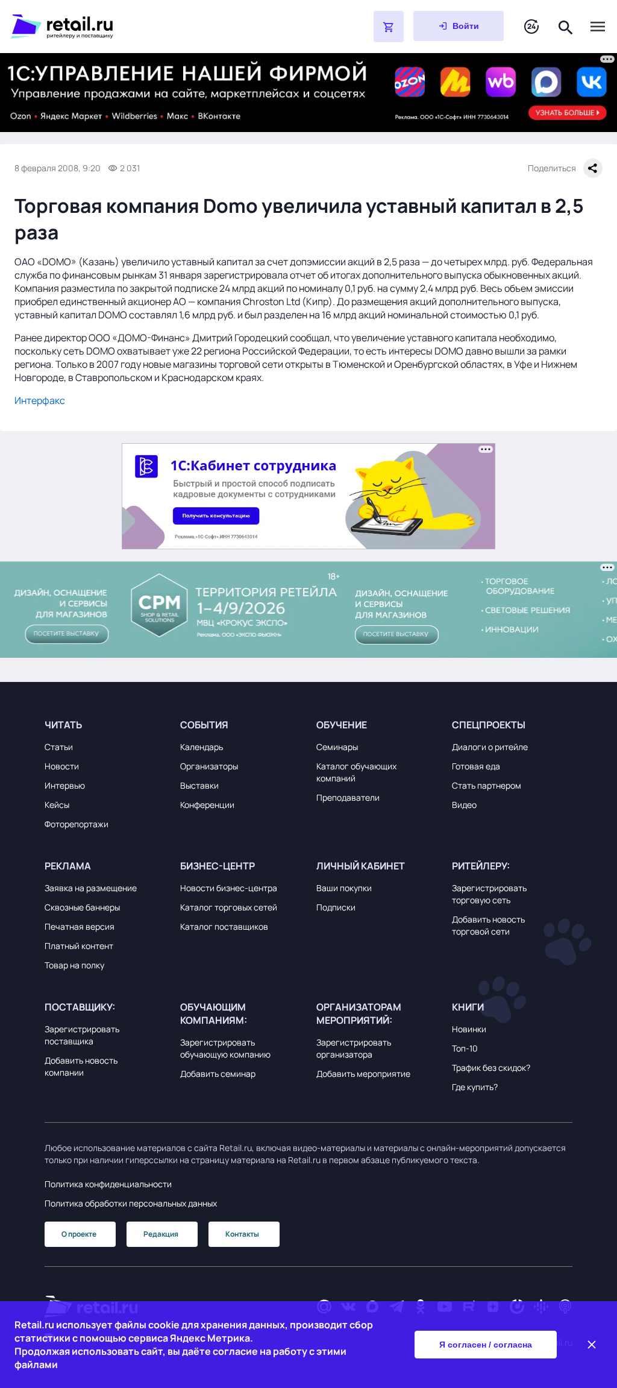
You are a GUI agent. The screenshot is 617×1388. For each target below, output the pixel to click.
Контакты (242, 1234)
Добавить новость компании (81, 1066)
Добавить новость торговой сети (488, 925)
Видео (464, 804)
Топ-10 (465, 1048)
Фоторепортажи (76, 824)
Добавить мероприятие (363, 1073)
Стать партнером (486, 785)
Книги (468, 1007)
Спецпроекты (488, 724)
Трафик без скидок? (491, 1067)
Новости (62, 766)
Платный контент (79, 945)
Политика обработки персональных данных (131, 1203)
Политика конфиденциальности (108, 1184)
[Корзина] (389, 26)
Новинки (469, 1029)
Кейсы (57, 804)
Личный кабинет (360, 865)
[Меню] (597, 26)
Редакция (160, 1234)
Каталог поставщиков (224, 926)
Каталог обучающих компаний (356, 772)
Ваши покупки (344, 888)
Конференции (207, 804)
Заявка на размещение (91, 888)
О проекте (78, 1234)
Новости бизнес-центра (228, 888)
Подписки (335, 907)
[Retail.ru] (161, 26)
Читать (63, 724)
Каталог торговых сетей (228, 907)
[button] (105, 724)
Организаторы (209, 766)
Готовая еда (476, 766)
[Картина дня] (531, 26)
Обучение (341, 724)
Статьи (59, 746)
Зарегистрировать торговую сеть (489, 894)
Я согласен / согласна (485, 1344)
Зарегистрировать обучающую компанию (225, 1048)
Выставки (199, 785)
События (204, 724)
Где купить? (475, 1087)
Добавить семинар (217, 1073)
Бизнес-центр (217, 865)
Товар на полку (74, 965)
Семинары (337, 746)
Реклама (68, 865)
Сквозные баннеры (82, 907)
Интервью (65, 785)
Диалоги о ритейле (490, 746)
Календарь (201, 746)
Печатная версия (79, 926)
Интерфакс (39, 400)
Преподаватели (348, 797)
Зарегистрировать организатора (353, 1048)
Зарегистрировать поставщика (82, 1035)
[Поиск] (566, 26)
